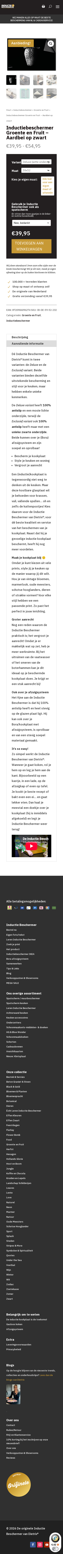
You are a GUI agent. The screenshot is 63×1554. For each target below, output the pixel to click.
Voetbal (10, 1265)
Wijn (8, 1269)
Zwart (9, 1298)
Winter (9, 1274)
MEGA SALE (12, 983)
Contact (10, 1425)
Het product (13, 949)
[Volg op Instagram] (40, 1544)
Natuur (10, 1216)
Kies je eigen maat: (24, 179)
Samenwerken (14, 963)
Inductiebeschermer (22, 110)
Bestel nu (11, 929)
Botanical (11, 1101)
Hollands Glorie (14, 1158)
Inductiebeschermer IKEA (20, 954)
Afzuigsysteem (14, 1329)
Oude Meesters (14, 1221)
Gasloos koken (14, 1324)
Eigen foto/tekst (15, 934)
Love (9, 1197)
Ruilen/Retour (13, 1430)
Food (9, 1139)
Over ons (11, 1448)
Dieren (9, 1105)
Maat (15, 171)
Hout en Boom (14, 1163)
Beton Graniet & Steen (18, 1081)
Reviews (10, 1457)
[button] (51, 43)
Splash (10, 1236)
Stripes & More (14, 1245)
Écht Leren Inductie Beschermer (23, 1110)
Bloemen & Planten (16, 1091)
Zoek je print (13, 944)
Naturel (10, 1202)
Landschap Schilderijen (18, 1183)
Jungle (10, 1168)
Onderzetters (13, 1022)
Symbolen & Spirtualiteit (19, 1250)
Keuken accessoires (17, 1017)
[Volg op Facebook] (33, 1544)
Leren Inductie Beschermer (21, 939)
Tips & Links (12, 968)
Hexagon (11, 1154)
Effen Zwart (12, 1120)
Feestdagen (12, 1125)
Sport (9, 1231)
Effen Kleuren (13, 1115)
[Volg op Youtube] (47, 1544)
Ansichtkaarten (14, 1051)
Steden (10, 1240)
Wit (8, 1279)
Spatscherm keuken (17, 1003)
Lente (9, 1192)
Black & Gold (13, 1086)
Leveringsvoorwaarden (18, 1344)
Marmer (10, 1211)
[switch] (55, 1549)
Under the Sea (14, 1260)
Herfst (9, 1149)
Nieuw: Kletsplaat (16, 1056)
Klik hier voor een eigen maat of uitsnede (48, 185)
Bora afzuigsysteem (17, 958)
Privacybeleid (13, 1349)
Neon (9, 1207)
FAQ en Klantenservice (18, 1434)
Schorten (11, 1041)
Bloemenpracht (14, 1096)
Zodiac (10, 1284)
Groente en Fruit (41, 110)
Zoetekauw (12, 1289)
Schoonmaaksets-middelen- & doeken (27, 1027)
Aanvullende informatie (28, 343)
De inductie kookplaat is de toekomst (26, 1319)
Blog (8, 973)
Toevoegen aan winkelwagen (29, 246)
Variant (16, 162)
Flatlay (10, 1129)
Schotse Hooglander (17, 1226)
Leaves (10, 1187)
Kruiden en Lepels (16, 1178)
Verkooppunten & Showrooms (22, 978)
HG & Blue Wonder (16, 1032)
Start (8, 110)
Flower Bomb (13, 1134)
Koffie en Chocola (15, 1173)
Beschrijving (20, 337)
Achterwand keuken (17, 1012)
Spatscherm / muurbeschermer (23, 998)
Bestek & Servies (15, 1077)
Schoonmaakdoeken (17, 1036)
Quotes (10, 1255)
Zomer (9, 1293)
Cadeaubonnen (14, 1046)
